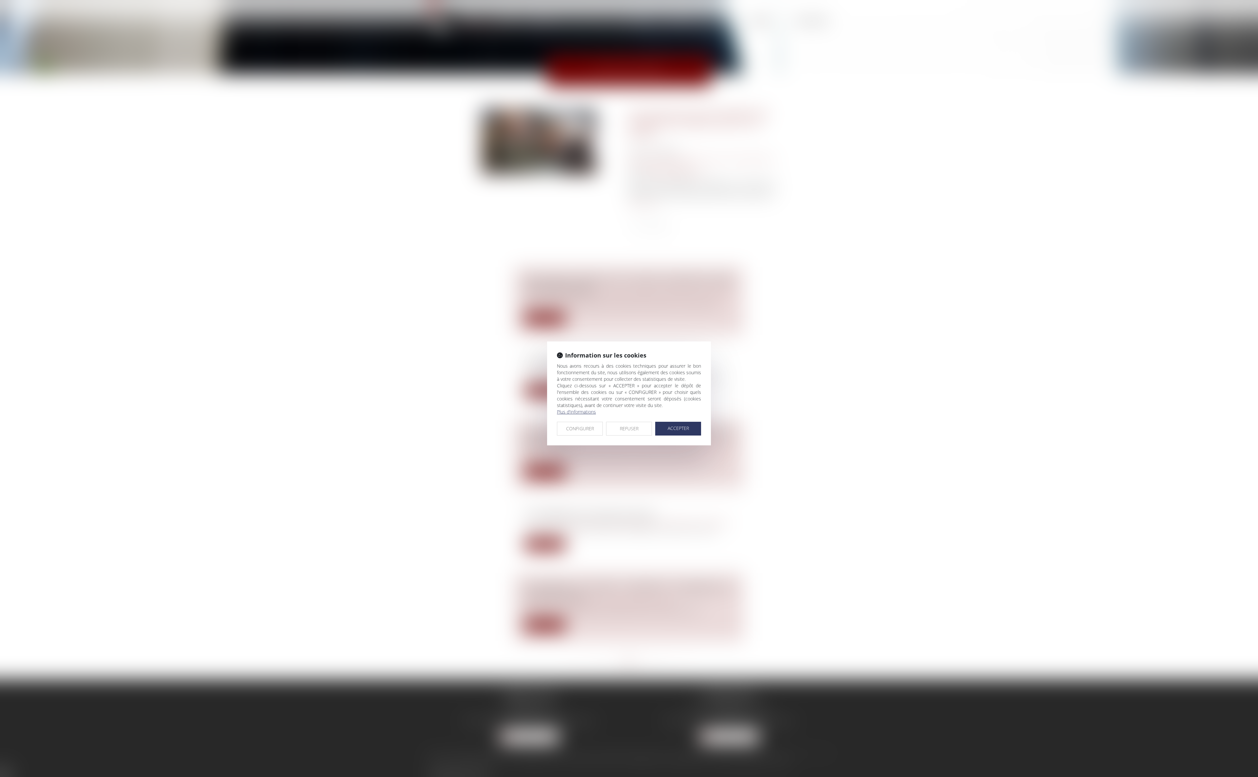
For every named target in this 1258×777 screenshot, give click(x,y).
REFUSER (629, 428)
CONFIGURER (580, 428)
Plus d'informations (576, 412)
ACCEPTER (678, 428)
